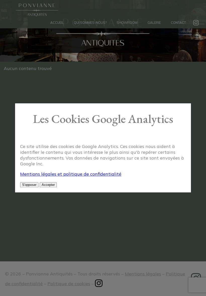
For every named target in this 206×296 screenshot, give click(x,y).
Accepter (48, 185)
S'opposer (29, 185)
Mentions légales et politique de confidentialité (70, 174)
